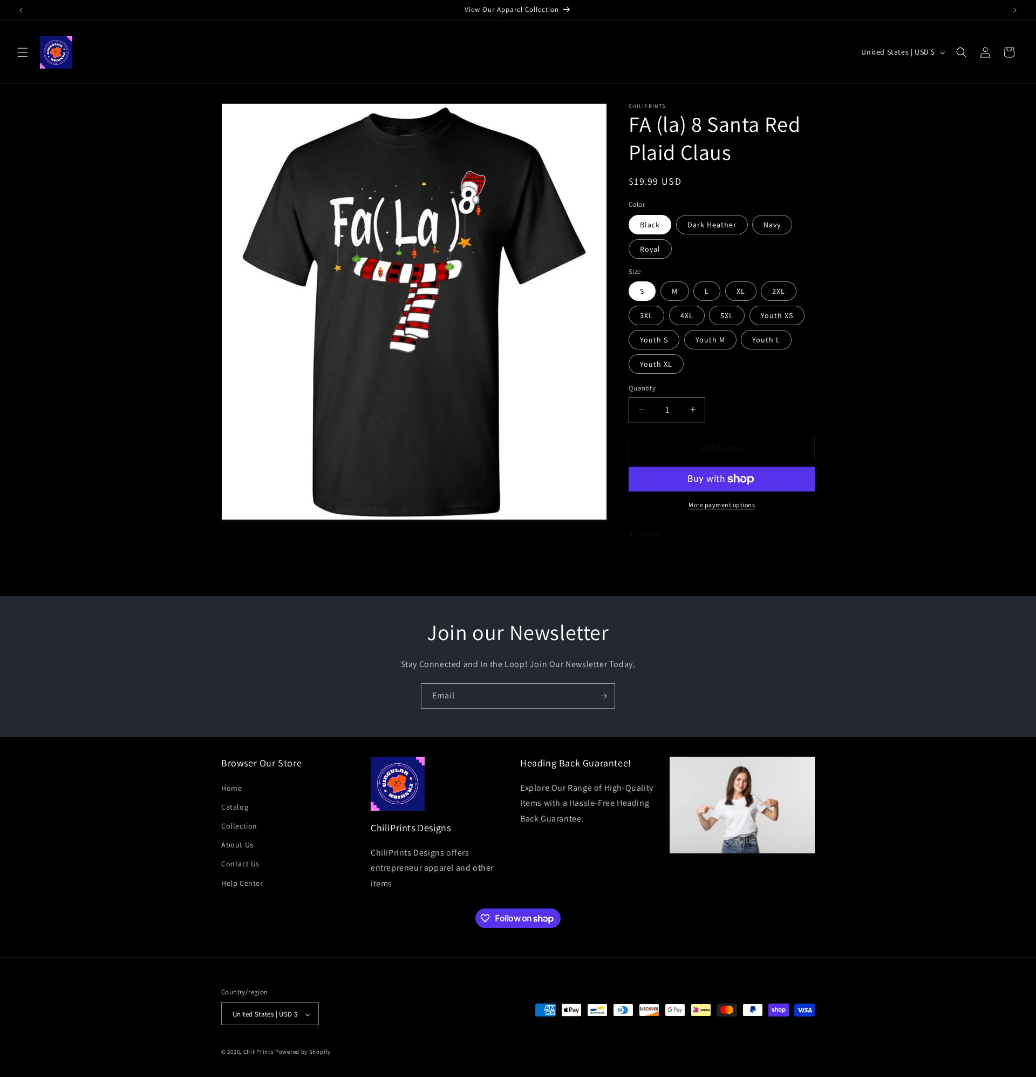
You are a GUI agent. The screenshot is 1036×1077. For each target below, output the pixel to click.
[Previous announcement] (21, 10)
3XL (646, 315)
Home (231, 787)
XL (741, 291)
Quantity (642, 388)
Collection (239, 825)
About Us (237, 845)
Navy (772, 225)
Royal (650, 249)
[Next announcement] (1015, 10)
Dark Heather (712, 225)
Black (650, 225)
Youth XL (656, 364)
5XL (726, 315)
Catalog (234, 806)
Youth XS (777, 315)
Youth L (766, 340)
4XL (686, 315)
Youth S (654, 340)
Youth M (710, 340)
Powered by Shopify (303, 1052)
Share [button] (649, 535)
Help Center (242, 882)
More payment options (722, 505)
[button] (23, 52)
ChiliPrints (258, 1052)
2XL (778, 291)
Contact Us (240, 864)
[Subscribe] (603, 696)
